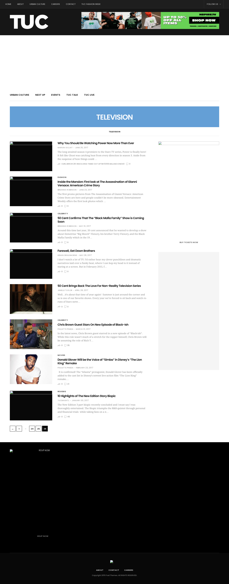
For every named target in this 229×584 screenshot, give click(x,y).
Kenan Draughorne (67, 255)
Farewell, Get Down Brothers (76, 251)
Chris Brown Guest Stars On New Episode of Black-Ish (93, 325)
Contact (70, 4)
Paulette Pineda (65, 329)
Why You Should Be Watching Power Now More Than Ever (96, 143)
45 (68, 416)
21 (68, 384)
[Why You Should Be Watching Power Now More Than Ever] (31, 156)
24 (32, 428)
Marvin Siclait (65, 148)
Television (114, 131)
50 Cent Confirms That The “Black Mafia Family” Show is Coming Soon (101, 220)
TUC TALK (72, 95)
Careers (55, 4)
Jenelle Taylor (65, 290)
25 (38, 428)
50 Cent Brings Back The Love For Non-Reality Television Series (99, 286)
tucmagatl (63, 400)
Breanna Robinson (67, 190)
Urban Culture (37, 4)
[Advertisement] (114, 62)
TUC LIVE (89, 95)
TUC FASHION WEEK (91, 4)
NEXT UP (40, 95)
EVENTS (55, 95)
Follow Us (213, 4)
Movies (61, 355)
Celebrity (63, 214)
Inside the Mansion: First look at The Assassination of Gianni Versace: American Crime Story (97, 183)
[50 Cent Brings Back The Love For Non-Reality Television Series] (31, 299)
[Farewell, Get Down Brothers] (31, 264)
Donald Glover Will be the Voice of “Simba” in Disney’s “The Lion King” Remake (100, 361)
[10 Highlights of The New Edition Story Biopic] (31, 405)
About (20, 4)
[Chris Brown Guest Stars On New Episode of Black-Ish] (31, 334)
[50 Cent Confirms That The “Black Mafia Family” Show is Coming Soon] (31, 227)
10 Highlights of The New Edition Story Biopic (87, 396)
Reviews (62, 391)
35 (68, 345)
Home (8, 4)
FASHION (62, 177)
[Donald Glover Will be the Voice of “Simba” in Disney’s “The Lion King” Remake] (31, 369)
